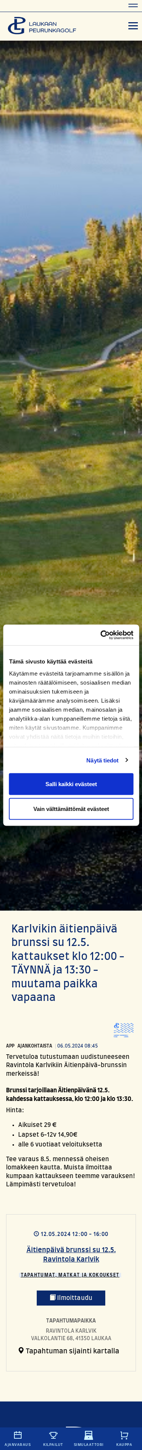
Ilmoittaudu (74, 1298)
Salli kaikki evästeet (71, 784)
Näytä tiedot (102, 760)
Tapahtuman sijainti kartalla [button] (71, 1351)
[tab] (68, 1351)
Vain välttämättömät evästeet (71, 808)
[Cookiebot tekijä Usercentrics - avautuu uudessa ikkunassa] (101, 635)
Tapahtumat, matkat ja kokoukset (70, 1275)
